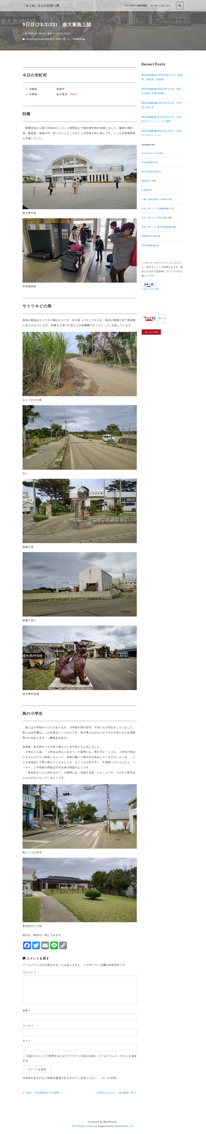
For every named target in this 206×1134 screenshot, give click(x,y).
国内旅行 (49, 39)
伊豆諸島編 (147, 162)
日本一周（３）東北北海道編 (156, 227)
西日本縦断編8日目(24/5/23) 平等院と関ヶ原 (162, 105)
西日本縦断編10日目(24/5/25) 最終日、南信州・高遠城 (162, 77)
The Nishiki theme (83, 1126)
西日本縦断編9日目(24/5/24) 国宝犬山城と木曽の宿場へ (162, 91)
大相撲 (145, 190)
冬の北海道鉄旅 (150, 171)
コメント (29, 972)
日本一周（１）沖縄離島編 (70, 39)
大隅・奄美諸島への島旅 (154, 199)
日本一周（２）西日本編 (154, 217)
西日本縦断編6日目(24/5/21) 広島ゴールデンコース (162, 133)
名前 (27, 1010)
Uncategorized (35, 39)
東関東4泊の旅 (149, 236)
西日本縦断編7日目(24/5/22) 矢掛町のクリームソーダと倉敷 (162, 119)
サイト (27, 1040)
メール (28, 1025)
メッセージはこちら (160, 5)
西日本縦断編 (148, 245)
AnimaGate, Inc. (124, 1126)
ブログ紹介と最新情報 (135, 5)
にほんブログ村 (150, 289)
